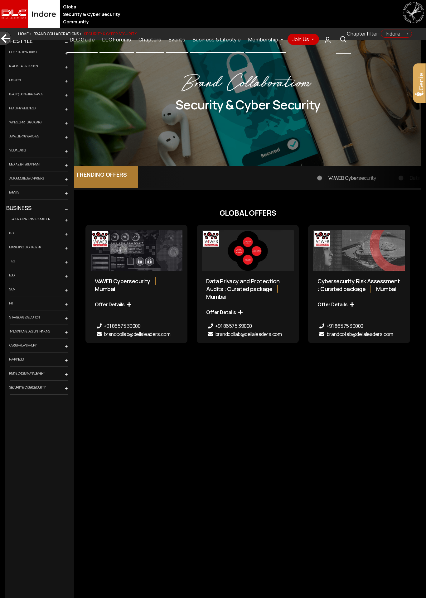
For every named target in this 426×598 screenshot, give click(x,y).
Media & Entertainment (25, 164)
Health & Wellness (22, 108)
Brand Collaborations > (57, 33)
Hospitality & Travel (23, 52)
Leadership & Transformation (29, 219)
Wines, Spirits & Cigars (25, 122)
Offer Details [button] (110, 304)
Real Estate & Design (23, 66)
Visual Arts (17, 150)
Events (14, 192)
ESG (12, 275)
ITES (12, 261)
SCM (12, 289)
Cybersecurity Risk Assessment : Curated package (358, 285)
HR (10, 303)
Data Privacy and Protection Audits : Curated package (242, 285)
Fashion (15, 80)
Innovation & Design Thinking (29, 331)
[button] (72, 43)
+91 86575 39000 (121, 326)
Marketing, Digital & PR (25, 247)
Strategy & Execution (24, 317)
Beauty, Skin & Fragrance (26, 94)
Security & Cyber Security (27, 387)
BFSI (12, 233)
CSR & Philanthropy (22, 345)
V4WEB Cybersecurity (317, 174)
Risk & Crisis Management (27, 373)
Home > (24, 33)
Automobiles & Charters (26, 178)
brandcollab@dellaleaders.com (136, 334)
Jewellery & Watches (24, 136)
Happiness (16, 359)
